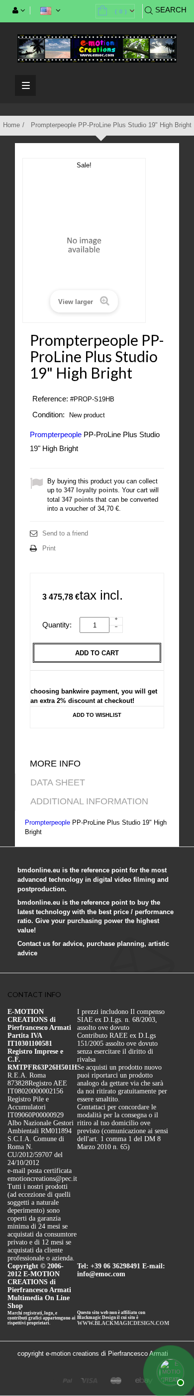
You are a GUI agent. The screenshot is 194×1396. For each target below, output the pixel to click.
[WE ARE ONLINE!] (169, 1371)
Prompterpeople (56, 434)
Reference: (50, 398)
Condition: (48, 414)
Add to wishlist (97, 715)
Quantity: (60, 624)
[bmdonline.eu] (97, 48)
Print (49, 548)
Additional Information (89, 801)
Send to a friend (65, 533)
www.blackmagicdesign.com (123, 1323)
